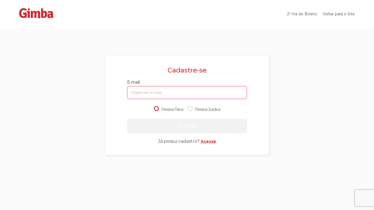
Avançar (187, 126)
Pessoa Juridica (207, 109)
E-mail (133, 82)
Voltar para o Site (339, 13)
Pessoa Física (172, 109)
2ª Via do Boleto (302, 13)
